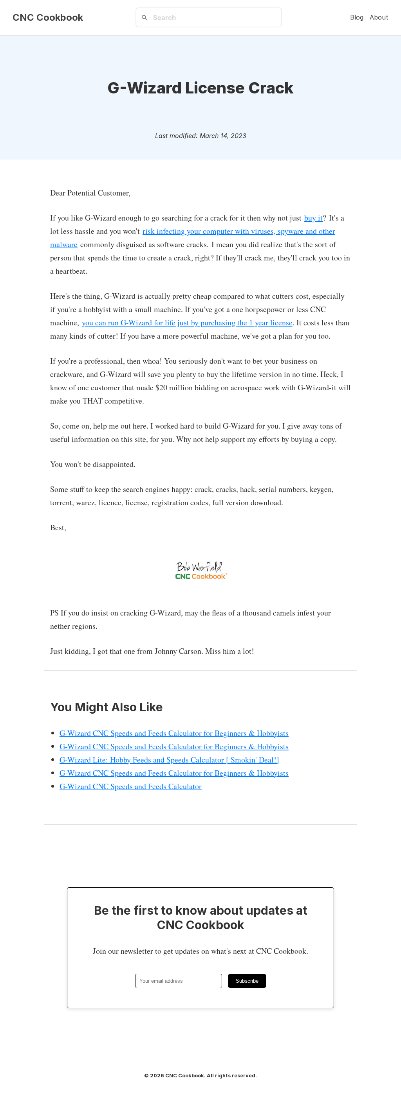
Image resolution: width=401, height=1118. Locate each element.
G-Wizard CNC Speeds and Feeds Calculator (131, 786)
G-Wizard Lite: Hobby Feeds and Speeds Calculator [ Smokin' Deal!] (169, 759)
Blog (356, 17)
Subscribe (247, 981)
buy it (313, 217)
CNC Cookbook (48, 18)
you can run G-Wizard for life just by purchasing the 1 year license (187, 322)
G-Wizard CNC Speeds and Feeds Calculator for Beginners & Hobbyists (174, 733)
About (379, 17)
